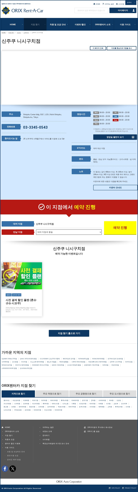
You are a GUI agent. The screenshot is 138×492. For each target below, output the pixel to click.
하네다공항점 (63, 362)
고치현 (110, 407)
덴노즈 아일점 (51, 362)
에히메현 (101, 407)
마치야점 (105, 365)
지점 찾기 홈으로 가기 (69, 333)
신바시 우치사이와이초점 (28, 358)
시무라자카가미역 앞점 (9, 368)
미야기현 (35, 400)
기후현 (73, 403)
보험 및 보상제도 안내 (16, 452)
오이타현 (28, 410)
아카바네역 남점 (83, 358)
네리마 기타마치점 (58, 365)
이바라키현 (75, 400)
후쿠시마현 (64, 400)
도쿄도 (19, 32)
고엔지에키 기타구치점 (91, 365)
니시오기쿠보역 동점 (74, 365)
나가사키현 (7, 410)
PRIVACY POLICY (130, 488)
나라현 (13, 407)
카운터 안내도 (115, 187)
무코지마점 (115, 365)
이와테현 (26, 400)
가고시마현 (48, 410)
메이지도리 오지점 (69, 358)
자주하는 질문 (109, 4)
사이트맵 (121, 4)
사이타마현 (102, 400)
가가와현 (92, 407)
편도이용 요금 (12, 456)
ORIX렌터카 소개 (102, 24)
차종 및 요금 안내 (58, 24)
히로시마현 (61, 407)
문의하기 (46, 435)
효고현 (6, 407)
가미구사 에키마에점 (22, 365)
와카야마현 (22, 407)
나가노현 (65, 403)
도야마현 (26, 403)
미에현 (101, 403)
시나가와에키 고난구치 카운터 (50, 358)
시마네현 (41, 407)
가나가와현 (7, 403)
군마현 (93, 400)
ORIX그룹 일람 (93, 431)
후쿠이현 (46, 403)
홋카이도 (7, 400)
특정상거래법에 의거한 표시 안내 (56, 444)
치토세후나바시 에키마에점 (97, 362)
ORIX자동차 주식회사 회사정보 (100, 427)
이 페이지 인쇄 (98, 48)
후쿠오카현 (119, 407)
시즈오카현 (82, 403)
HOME (98, 4)
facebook (5, 468)
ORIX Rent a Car (22, 10)
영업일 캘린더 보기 (115, 137)
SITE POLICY (116, 488)
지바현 (111, 400)
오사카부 (124, 403)
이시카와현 (36, 403)
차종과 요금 (9, 439)
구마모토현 (18, 410)
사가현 (128, 407)
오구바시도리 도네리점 (115, 358)
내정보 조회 (47, 431)
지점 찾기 (35, 24)
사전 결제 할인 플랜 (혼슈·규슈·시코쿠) (22, 289)
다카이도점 (128, 362)
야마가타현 (54, 400)
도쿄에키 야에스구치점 (9, 358)
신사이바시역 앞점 (26, 368)
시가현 (108, 403)
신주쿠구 (26, 32)
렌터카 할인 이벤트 (12, 444)
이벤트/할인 (80, 24)
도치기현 (85, 400)
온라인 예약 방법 (14, 460)
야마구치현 (72, 407)
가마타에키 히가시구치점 (40, 365)
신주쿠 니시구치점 (116, 362)
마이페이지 (123, 10)
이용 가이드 (125, 24)
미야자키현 (37, 410)
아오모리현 (16, 400)
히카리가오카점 (7, 365)
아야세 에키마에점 (98, 358)
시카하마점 (5, 362)
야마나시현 (55, 403)
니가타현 (17, 403)
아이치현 (92, 403)
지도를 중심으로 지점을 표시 (121, 48)
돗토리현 (32, 407)
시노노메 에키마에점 (37, 362)
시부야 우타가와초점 (78, 362)
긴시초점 (15, 362)
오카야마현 (51, 407)
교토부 (116, 403)
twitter (12, 468)
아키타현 (44, 400)
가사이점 (24, 362)
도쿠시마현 (82, 407)
